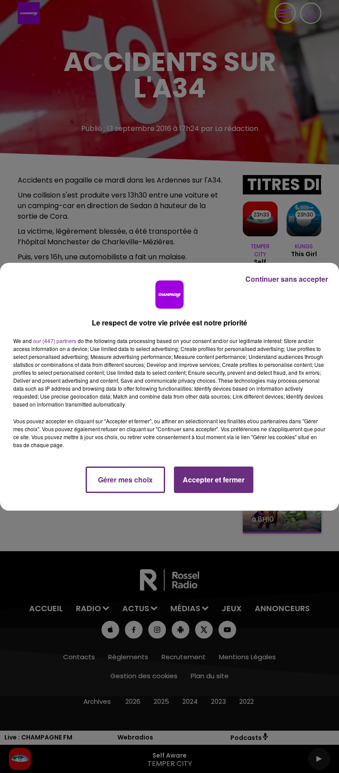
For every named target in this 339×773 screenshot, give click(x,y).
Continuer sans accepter (286, 279)
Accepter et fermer (214, 479)
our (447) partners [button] (54, 340)
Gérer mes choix (125, 479)
